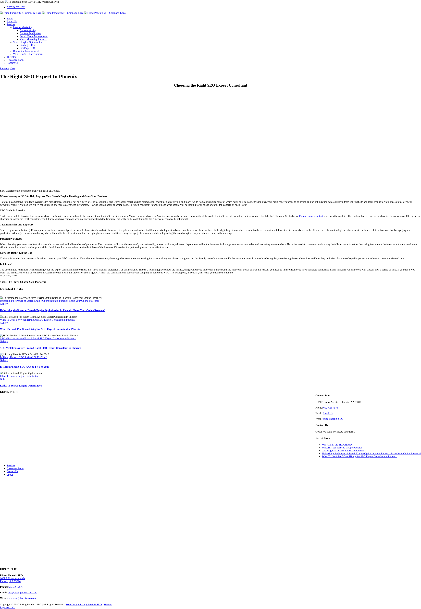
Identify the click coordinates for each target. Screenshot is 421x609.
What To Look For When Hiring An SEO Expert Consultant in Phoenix (37, 319)
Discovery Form (15, 468)
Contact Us (12, 471)
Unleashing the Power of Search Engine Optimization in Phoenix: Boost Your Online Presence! (49, 300)
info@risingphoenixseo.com (22, 592)
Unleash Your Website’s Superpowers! (342, 447)
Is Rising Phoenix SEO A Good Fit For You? (23, 357)
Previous (4, 68)
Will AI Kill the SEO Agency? (338, 444)
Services (11, 465)
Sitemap (108, 604)
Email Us (328, 413)
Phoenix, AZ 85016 (10, 581)
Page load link (7, 607)
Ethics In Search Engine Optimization (19, 376)
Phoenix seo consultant (311, 216)
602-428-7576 (330, 407)
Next (12, 68)
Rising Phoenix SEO (332, 418)
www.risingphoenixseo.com (21, 598)
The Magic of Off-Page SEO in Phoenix (343, 450)
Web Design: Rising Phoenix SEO (84, 604)
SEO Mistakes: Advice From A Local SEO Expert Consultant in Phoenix (38, 338)
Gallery (4, 303)
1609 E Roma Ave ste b (12, 578)
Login (10, 474)
